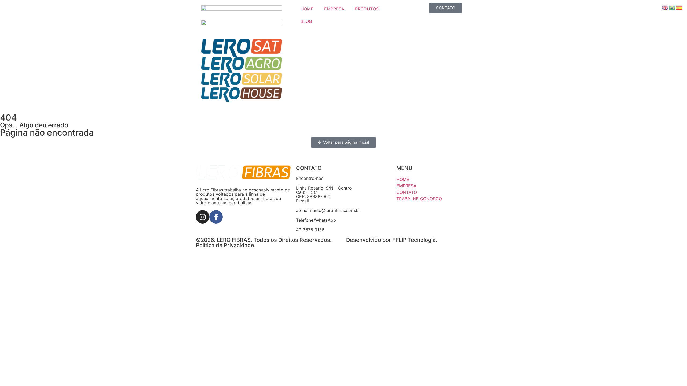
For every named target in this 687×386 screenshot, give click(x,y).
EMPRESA (334, 9)
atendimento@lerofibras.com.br (328, 210)
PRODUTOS (367, 9)
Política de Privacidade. (226, 245)
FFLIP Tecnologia (414, 240)
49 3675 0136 (310, 229)
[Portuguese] (672, 7)
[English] (665, 7)
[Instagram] (202, 217)
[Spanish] (679, 7)
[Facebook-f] (216, 217)
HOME (307, 9)
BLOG (306, 21)
